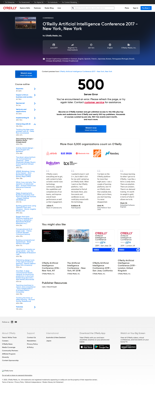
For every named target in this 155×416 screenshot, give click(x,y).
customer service (94, 102)
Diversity (5, 357)
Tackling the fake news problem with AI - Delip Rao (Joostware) (25, 132)
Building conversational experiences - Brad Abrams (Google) (25, 242)
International (52, 333)
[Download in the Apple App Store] (86, 348)
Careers (5, 341)
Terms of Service (7, 382)
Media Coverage (8, 347)
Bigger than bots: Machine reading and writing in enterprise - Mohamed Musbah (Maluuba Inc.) (24, 221)
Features (37, 8)
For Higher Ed (38, 2)
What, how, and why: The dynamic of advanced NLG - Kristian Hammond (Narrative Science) (26, 185)
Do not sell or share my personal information (17, 375)
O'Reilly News (7, 344)
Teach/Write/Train (9, 337)
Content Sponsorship (10, 360)
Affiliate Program (9, 354)
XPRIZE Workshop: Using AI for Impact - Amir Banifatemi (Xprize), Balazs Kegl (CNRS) (25, 175)
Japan (48, 341)
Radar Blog (49, 8)
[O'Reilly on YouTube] (16, 322)
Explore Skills (25, 8)
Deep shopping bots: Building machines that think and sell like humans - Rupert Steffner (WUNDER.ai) (26, 197)
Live (59, 8)
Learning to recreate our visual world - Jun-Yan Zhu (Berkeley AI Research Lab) (26, 252)
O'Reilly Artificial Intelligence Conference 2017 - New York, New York (85, 71)
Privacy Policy (32, 344)
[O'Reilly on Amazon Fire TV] (128, 348)
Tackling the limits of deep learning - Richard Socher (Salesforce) (25, 300)
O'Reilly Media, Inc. (128, 48)
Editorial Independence (33, 382)
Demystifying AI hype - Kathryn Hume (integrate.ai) (25, 141)
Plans (127, 8)
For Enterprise (9, 2)
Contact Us (31, 337)
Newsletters (31, 341)
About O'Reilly (8, 333)
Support (31, 333)
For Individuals (52, 2)
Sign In (135, 8)
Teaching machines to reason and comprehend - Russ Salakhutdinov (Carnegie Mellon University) (25, 289)
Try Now (145, 8)
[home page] (10, 8)
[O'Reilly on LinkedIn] (12, 322)
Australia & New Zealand (55, 337)
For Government (24, 2)
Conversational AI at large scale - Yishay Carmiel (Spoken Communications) (24, 232)
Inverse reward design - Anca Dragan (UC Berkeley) (25, 150)
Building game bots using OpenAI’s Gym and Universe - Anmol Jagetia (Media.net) (26, 209)
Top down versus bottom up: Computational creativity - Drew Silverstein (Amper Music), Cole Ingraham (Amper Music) (26, 162)
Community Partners (10, 350)
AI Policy (30, 347)
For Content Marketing (69, 2)
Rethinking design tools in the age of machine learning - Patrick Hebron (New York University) (26, 263)
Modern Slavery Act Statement (52, 382)
